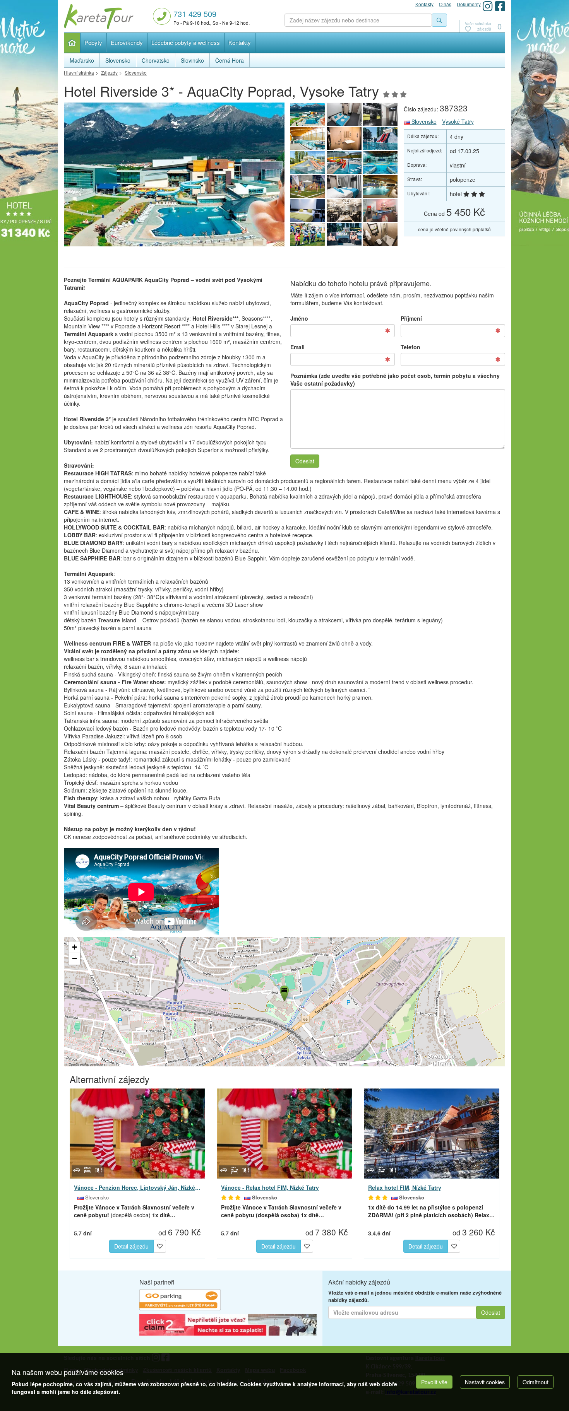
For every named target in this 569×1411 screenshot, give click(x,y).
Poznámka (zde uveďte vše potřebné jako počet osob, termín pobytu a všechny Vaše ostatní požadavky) (395, 379)
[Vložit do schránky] (160, 1245)
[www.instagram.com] (488, 6)
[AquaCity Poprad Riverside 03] (344, 186)
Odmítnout (535, 1382)
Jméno (299, 318)
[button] (283, 992)
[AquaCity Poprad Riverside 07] (380, 234)
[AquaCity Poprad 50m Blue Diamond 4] (380, 186)
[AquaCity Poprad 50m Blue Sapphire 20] (380, 162)
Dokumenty (469, 4)
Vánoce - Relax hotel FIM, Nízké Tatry (270, 1187)
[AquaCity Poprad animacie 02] (344, 162)
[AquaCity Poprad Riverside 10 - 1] (344, 138)
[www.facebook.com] (500, 6)
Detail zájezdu (131, 1246)
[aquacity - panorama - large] (174, 176)
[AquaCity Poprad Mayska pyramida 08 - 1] (308, 162)
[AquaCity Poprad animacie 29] (308, 234)
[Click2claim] (228, 1326)
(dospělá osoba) (134, 1211)
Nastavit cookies (485, 1382)
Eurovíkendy (127, 42)
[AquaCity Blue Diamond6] (308, 138)
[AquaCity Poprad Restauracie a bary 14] (344, 210)
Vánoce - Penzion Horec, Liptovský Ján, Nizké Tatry (137, 1187)
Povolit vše (434, 1382)
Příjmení (411, 318)
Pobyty (93, 42)
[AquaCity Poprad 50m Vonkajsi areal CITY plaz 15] (308, 186)
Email (297, 347)
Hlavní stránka (72, 43)
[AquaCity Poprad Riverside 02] (344, 114)
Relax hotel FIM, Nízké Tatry (404, 1187)
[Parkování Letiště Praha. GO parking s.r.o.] (180, 1301)
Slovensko (423, 121)
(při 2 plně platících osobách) (431, 1211)
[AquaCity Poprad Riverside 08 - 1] (308, 210)
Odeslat (304, 461)
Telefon (410, 347)
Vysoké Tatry (458, 121)
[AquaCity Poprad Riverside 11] (380, 114)
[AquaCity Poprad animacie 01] (380, 138)
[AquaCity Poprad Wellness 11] (380, 210)
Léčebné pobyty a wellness (185, 42)
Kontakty (239, 42)
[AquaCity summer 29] (344, 234)
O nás (445, 4)
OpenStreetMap (79, 1064)
